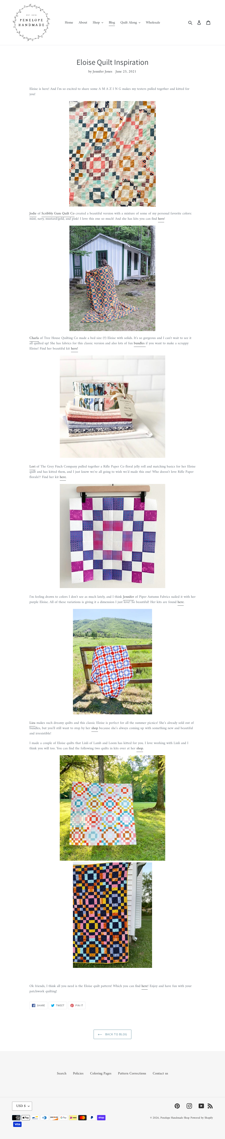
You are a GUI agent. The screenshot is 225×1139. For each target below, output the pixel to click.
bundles (139, 343)
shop (94, 728)
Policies (78, 1073)
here (161, 219)
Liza (32, 723)
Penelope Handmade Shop (174, 1117)
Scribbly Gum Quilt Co (58, 213)
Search (61, 1073)
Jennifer (128, 597)
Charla (34, 338)
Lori (32, 467)
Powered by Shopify (202, 1117)
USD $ (21, 1106)
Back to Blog (115, 1034)
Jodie (32, 213)
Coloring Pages (100, 1073)
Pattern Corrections (132, 1073)
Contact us (160, 1073)
